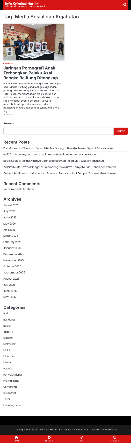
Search (8, 123)
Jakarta (8, 332)
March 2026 (10, 236)
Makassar (9, 344)
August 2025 (11, 278)
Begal (7, 325)
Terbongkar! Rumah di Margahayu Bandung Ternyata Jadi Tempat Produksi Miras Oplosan (60, 173)
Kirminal (9, 63)
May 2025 (9, 297)
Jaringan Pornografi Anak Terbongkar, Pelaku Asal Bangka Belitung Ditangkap (30, 72)
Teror (6, 399)
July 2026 (9, 211)
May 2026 (9, 223)
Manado (8, 356)
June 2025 (10, 291)
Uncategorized (12, 405)
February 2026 (12, 242)
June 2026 (10, 217)
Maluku (7, 350)
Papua (7, 368)
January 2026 (12, 248)
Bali (5, 313)
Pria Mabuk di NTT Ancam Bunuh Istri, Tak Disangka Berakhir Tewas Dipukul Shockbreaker (58, 148)
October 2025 (12, 266)
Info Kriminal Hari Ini (22, 3)
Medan (7, 362)
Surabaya (9, 393)
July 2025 (9, 285)
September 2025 (14, 272)
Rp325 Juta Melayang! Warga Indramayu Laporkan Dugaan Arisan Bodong (50, 154)
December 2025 (13, 254)
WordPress (111, 429)
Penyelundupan (13, 374)
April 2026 (9, 230)
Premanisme (11, 381)
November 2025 (13, 260)
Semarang (10, 387)
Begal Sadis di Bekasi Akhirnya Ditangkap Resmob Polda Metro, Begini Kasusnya (53, 161)
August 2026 (11, 205)
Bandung (9, 319)
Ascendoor (82, 429)
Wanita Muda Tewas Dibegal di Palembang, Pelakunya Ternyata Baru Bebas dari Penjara (59, 167)
